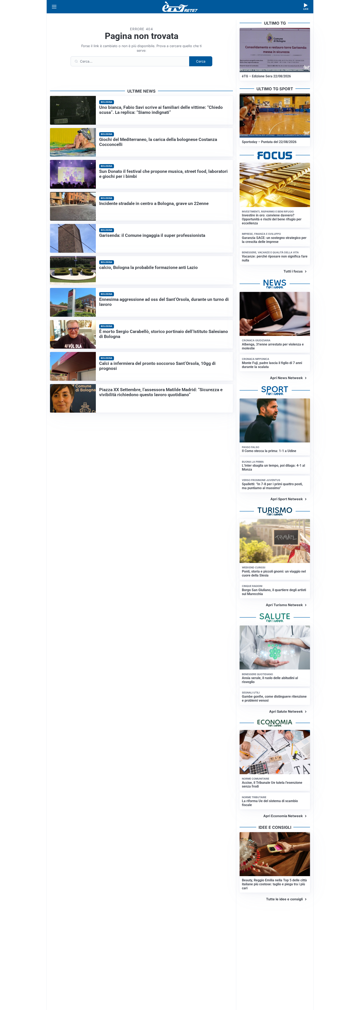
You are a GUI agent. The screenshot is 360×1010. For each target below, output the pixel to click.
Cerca (200, 61)
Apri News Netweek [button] (286, 378)
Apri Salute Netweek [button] (286, 711)
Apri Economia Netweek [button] (283, 816)
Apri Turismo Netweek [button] (284, 605)
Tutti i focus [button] (293, 271)
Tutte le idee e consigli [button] (284, 899)
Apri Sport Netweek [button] (286, 499)
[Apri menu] (54, 6)
